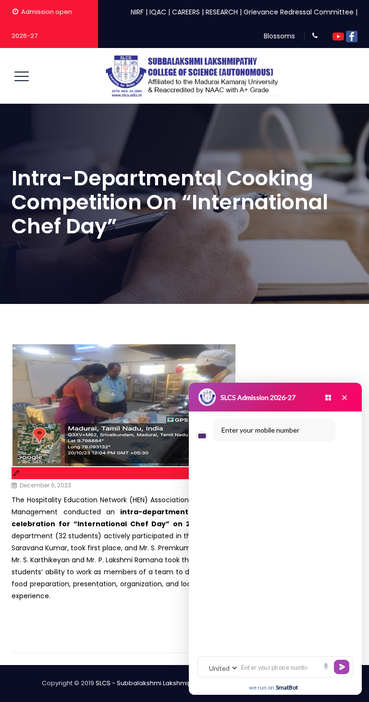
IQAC (157, 12)
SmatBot (287, 687)
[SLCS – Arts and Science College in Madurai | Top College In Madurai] (192, 76)
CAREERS (186, 12)
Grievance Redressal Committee (299, 12)
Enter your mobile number (260, 430)
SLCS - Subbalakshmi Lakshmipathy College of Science (181, 683)
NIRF (137, 12)
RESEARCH (222, 12)
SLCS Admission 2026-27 (258, 397)
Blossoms (279, 36)
